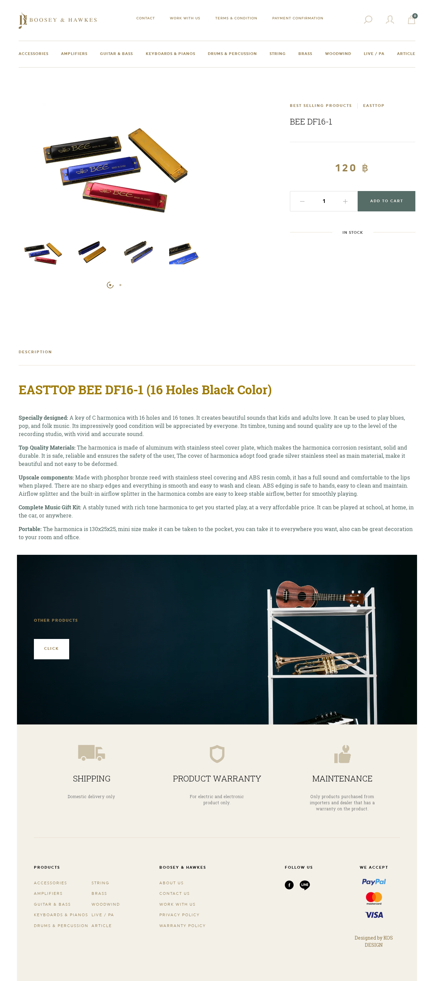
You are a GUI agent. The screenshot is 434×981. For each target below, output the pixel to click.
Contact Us (174, 893)
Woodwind (338, 54)
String (278, 54)
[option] (43, 253)
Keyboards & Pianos (170, 54)
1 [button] (110, 285)
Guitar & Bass (116, 54)
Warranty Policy (182, 926)
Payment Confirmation (297, 18)
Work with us (185, 18)
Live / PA (374, 54)
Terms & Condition (236, 18)
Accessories (33, 54)
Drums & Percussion (232, 54)
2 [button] (120, 285)
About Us (171, 883)
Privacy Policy (179, 915)
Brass (305, 54)
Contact (145, 18)
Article (406, 54)
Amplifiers (74, 54)
